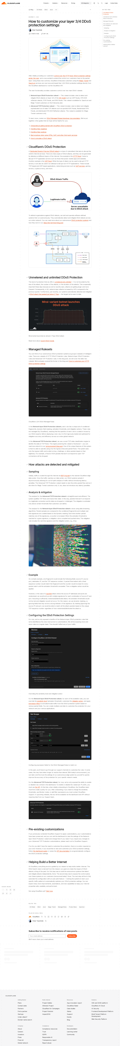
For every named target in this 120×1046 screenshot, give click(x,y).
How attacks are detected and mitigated (110, 24)
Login (106, 3)
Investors (21, 1034)
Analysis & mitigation (109, 30)
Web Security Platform (99, 1019)
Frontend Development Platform (102, 1011)
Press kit (20, 1040)
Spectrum (32, 83)
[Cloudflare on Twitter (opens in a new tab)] (45, 916)
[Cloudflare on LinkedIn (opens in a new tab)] (48, 916)
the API (37, 787)
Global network (23, 1043)
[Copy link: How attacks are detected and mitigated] (27, 464)
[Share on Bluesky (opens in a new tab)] (14, 889)
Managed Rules (62, 907)
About (20, 1029)
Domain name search (25, 1020)
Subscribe (72, 936)
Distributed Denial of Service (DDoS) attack (44, 151)
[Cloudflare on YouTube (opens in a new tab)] (52, 916)
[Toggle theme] (98, 3)
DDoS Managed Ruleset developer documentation (63, 118)
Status (69, 1011)
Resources (64, 3)
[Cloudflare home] (10, 3)
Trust (44, 1032)
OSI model (62, 98)
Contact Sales (114, 3)
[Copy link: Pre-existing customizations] (27, 829)
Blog (68, 1020)
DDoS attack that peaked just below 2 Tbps (44, 294)
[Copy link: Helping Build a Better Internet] (27, 862)
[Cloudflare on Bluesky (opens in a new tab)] (62, 916)
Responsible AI (47, 1037)
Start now (49, 891)
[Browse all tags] (90, 9)
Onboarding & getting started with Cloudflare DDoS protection (51, 126)
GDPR (44, 1034)
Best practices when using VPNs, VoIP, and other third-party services (54, 135)
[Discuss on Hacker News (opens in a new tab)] (3, 889)
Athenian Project (47, 1006)
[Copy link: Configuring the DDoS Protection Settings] (27, 615)
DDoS (46, 9)
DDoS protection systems (79, 220)
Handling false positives (38, 132)
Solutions (54, 3)
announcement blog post (54, 446)
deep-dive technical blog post (53, 223)
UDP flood (48, 161)
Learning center (72, 1032)
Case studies (71, 1008)
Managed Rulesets (108, 21)
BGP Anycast (65, 475)
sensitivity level (42, 701)
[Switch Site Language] (94, 3)
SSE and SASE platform (100, 1003)
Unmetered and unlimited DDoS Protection (110, 17)
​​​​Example (106, 33)
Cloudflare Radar (72, 1006)
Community (70, 1034)
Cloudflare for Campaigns (50, 1008)
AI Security (95, 1008)
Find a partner (22, 1011)
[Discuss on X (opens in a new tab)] (6, 889)
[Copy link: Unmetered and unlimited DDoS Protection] (27, 277)
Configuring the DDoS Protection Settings (110, 36)
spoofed (49, 594)
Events (69, 1017)
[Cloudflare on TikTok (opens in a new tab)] (68, 916)
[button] (60, 191)
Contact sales (22, 1006)
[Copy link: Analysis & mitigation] (27, 492)
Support (69, 1014)
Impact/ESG (46, 1014)
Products (46, 3)
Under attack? (22, 1017)
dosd (51, 9)
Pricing (73, 3)
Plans (19, 1003)
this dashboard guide (40, 851)
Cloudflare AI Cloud (98, 1006)
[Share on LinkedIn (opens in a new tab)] (10, 889)
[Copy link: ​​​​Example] (27, 575)
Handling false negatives (39, 129)
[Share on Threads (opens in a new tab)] (6, 893)
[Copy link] (10, 893)
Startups (20, 1014)
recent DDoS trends (47, 341)
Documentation (72, 1029)
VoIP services (80, 166)
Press (20, 1037)
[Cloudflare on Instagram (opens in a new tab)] (55, 916)
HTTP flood (77, 156)
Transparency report (49, 1040)
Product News (73, 907)
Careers (20, 1032)
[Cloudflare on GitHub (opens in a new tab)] (58, 916)
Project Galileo (47, 1003)
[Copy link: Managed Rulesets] (27, 349)
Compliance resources (49, 1029)
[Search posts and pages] (101, 3)
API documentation (63, 851)
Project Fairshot (47, 1011)
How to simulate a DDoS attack (41, 138)
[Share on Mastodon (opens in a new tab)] (3, 893)
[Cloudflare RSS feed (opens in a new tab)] (41, 916)
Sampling (106, 28)
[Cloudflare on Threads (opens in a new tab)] (65, 916)
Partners (21, 1008)
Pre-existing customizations (107, 40)
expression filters (34, 703)
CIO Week (39, 9)
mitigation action (77, 701)
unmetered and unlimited (63, 282)
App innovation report (74, 1003)
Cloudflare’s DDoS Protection (108, 13)
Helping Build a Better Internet (109, 45)
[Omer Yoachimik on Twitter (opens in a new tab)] (45, 921)
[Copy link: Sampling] (27, 471)
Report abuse (46, 1043)
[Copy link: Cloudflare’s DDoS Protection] (27, 147)
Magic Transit (83, 81)
